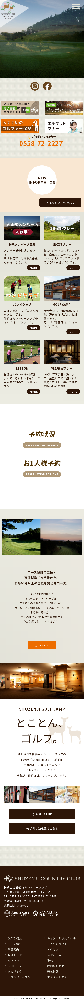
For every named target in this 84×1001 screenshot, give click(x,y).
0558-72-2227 (41, 143)
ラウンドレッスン (19, 977)
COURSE (44, 645)
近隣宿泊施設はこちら (44, 828)
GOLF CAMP (44, 814)
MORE (34, 268)
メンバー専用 (55, 955)
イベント (13, 960)
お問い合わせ (55, 966)
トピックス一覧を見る (60, 202)
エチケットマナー (58, 977)
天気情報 (53, 971)
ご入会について (57, 944)
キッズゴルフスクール (61, 938)
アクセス (52, 949)
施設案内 (13, 949)
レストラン (15, 955)
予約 (50, 960)
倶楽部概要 (15, 938)
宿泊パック (15, 971)
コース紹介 (15, 944)
